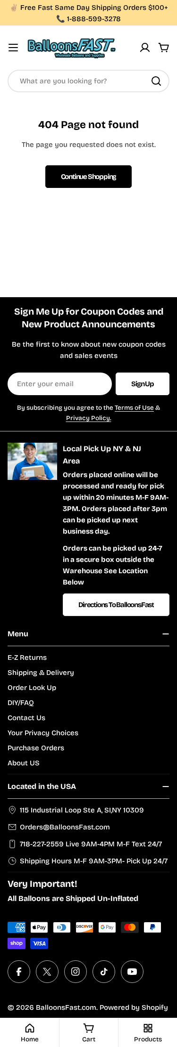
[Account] (145, 47)
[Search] (156, 81)
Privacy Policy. (88, 418)
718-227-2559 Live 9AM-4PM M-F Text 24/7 (91, 844)
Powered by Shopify (134, 1007)
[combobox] (88, 81)
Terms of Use (134, 408)
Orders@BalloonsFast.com (65, 827)
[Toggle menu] (13, 47)
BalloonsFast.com (66, 1007)
